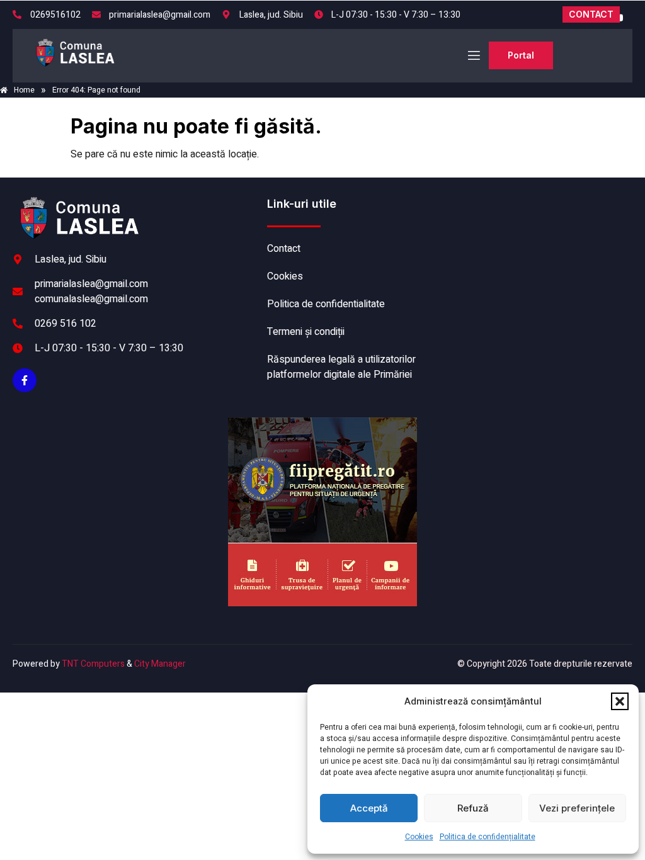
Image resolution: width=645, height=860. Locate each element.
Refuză (473, 808)
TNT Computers (93, 663)
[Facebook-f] (25, 380)
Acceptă (369, 808)
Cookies (419, 836)
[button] (620, 701)
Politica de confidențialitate (487, 836)
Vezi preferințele (577, 808)
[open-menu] (473, 56)
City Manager (160, 663)
